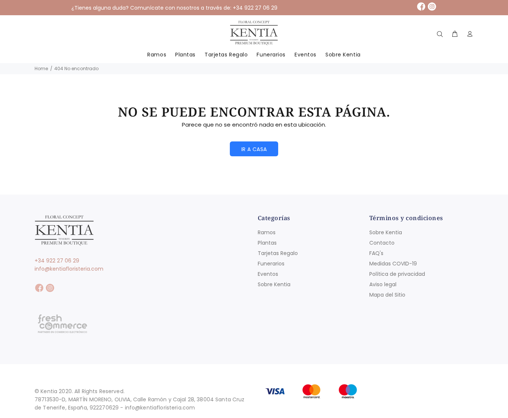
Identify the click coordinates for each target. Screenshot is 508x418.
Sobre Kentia (274, 284)
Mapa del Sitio (387, 294)
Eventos (268, 274)
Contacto (382, 242)
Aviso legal (382, 284)
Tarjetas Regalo (278, 253)
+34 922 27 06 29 (57, 260)
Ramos (267, 232)
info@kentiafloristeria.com (69, 268)
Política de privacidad (397, 274)
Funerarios (271, 263)
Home (41, 68)
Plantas (267, 242)
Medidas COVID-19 (393, 263)
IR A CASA (254, 149)
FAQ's (376, 253)
